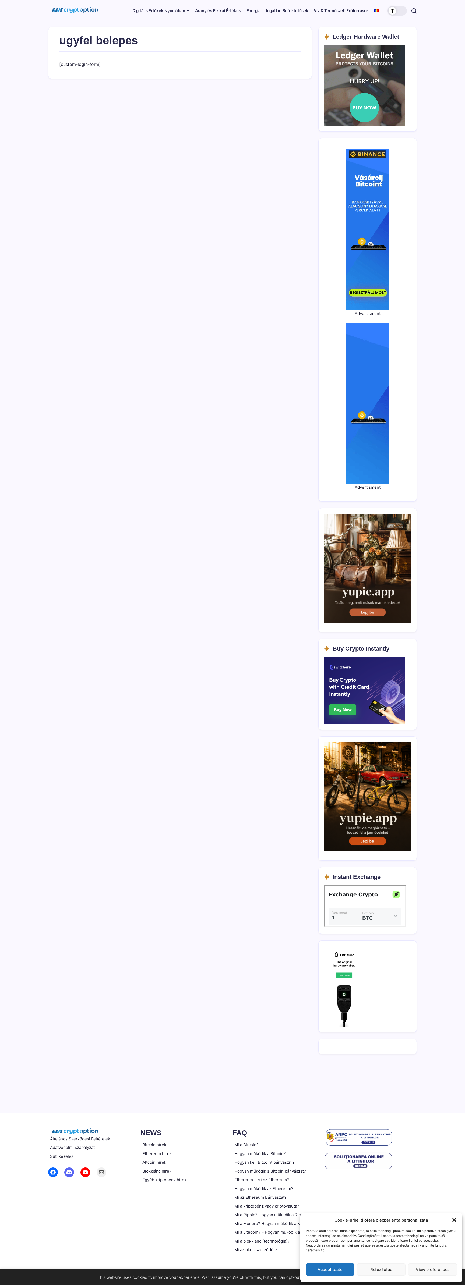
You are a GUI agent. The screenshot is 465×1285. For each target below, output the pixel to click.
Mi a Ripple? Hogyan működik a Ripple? (271, 1214)
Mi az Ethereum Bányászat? (260, 1197)
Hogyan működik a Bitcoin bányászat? (270, 1171)
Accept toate (330, 1269)
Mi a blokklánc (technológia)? (262, 1241)
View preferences (432, 1269)
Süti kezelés (61, 1156)
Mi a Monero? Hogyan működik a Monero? (274, 1223)
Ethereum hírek (157, 1153)
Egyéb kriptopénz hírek (164, 1179)
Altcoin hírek (154, 1162)
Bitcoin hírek (154, 1144)
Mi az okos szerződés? (256, 1249)
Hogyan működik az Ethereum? (263, 1188)
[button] (454, 1220)
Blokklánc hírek (156, 1171)
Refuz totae (381, 1269)
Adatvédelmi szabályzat (72, 1147)
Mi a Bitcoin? (246, 1144)
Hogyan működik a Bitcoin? (260, 1153)
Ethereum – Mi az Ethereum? (261, 1179)
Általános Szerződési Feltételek (80, 1138)
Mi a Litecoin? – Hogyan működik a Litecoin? (276, 1232)
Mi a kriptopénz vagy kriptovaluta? (266, 1206)
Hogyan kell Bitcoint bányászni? (264, 1162)
